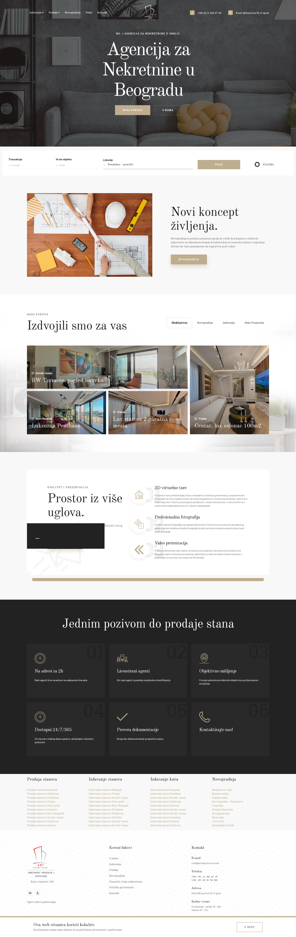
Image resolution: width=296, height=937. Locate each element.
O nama (167, 110)
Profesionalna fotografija (177, 517)
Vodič (88, 12)
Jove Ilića (218, 821)
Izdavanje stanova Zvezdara (106, 809)
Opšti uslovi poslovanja (41, 902)
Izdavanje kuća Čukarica (165, 825)
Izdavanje (35, 12)
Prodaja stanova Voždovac (43, 793)
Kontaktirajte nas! (216, 730)
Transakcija (15, 159)
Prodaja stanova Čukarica (42, 821)
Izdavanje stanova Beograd (105, 789)
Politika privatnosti (121, 887)
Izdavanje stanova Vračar (104, 793)
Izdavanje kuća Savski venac (168, 797)
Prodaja (53, 12)
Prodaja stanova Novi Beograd (45, 813)
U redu (249, 927)
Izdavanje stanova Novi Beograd (108, 805)
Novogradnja (72, 12)
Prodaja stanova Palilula (42, 809)
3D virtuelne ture (170, 488)
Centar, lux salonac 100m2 (228, 426)
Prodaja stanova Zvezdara (43, 797)
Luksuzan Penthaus (56, 426)
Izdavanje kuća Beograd (164, 789)
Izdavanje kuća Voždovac (165, 801)
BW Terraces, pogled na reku (67, 380)
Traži (219, 164)
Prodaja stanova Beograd (42, 789)
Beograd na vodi (222, 789)
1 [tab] (37, 538)
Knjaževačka (220, 797)
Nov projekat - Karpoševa (227, 801)
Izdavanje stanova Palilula (105, 817)
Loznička (217, 805)
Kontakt (102, 12)
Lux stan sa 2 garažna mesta (140, 423)
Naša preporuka (254, 322)
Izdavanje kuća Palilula (164, 805)
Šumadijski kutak (223, 825)
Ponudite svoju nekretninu (125, 881)
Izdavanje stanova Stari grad (106, 801)
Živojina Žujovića (222, 809)
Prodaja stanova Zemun (41, 825)
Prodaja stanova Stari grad (43, 805)
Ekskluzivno (179, 322)
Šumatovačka (220, 793)
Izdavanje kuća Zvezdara (165, 793)
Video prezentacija (171, 543)
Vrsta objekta (64, 159)
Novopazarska (221, 813)
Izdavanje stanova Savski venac (108, 797)
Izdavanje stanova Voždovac (106, 813)
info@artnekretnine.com (205, 863)
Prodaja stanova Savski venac (45, 817)
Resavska (218, 817)
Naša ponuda (133, 110)
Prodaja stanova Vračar (41, 801)
